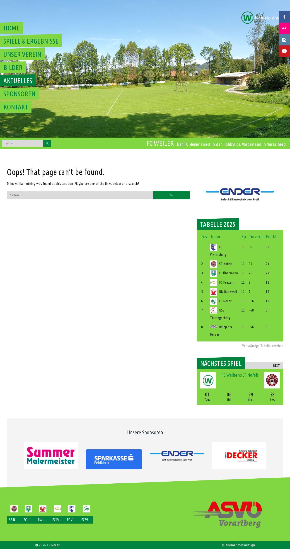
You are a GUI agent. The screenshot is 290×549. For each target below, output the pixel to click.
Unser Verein (22, 54)
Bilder (12, 67)
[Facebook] (284, 17)
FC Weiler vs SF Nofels (240, 375)
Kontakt (15, 107)
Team (215, 236)
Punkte (272, 236)
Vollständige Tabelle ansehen (262, 346)
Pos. (204, 236)
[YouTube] (284, 51)
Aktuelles (17, 80)
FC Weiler (160, 143)
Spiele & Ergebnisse (30, 41)
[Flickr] (284, 28)
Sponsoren (19, 94)
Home (11, 28)
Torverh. (256, 236)
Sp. (244, 236)
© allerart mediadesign (238, 545)
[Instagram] (284, 39)
